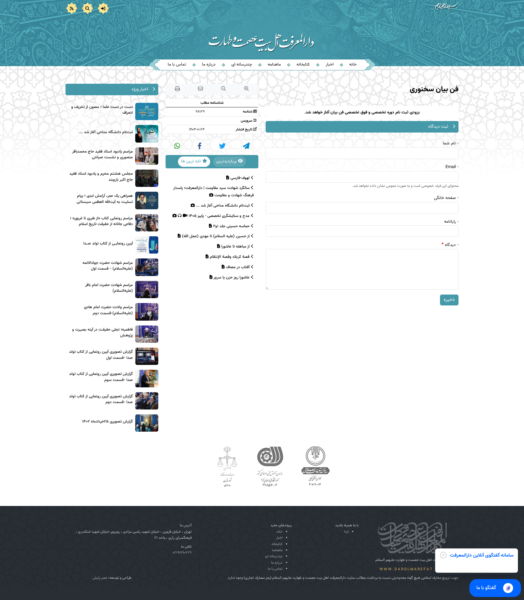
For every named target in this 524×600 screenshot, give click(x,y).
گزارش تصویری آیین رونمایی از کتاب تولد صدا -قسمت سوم (101, 377)
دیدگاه (450, 245)
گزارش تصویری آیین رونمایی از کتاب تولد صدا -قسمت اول (101, 355)
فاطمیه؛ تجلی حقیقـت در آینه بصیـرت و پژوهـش (102, 333)
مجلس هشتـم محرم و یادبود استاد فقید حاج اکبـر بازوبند (101, 177)
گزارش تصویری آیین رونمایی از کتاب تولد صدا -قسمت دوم (101, 399)
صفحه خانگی (445, 198)
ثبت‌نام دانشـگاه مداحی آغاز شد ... (106, 132)
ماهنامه (274, 64)
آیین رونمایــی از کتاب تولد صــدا (108, 244)
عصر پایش (99, 578)
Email (450, 167)
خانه (353, 64)
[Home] (262, 34)
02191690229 (182, 552)
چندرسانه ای (241, 64)
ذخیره (449, 300)
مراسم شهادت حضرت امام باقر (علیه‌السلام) (109, 288)
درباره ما (209, 64)
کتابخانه (303, 64)
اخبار (330, 64)
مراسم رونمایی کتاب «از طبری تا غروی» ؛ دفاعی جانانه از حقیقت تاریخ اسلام (101, 221)
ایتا (346, 531)
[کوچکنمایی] (223, 89)
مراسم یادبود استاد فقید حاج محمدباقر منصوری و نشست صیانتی (102, 155)
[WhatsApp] (177, 145)
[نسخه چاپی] (177, 89)
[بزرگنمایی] (246, 89)
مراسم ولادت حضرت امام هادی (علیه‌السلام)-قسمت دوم (108, 310)
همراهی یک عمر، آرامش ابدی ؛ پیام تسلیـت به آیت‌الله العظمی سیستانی (105, 199)
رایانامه (450, 221)
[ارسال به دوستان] (200, 89)
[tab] (229, 162)
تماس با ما (177, 64)
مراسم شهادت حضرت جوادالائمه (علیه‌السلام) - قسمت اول (107, 266)
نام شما (449, 143)
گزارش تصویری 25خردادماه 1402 (107, 422)
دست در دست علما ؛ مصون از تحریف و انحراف (102, 110)
